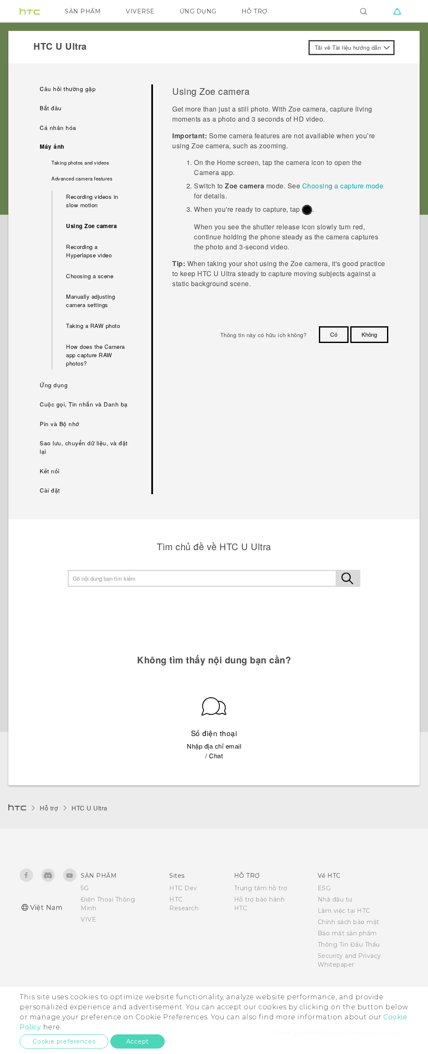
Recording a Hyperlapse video (89, 251)
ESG (324, 888)
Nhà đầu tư (335, 899)
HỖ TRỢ (255, 11)
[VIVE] (397, 11)
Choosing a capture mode (343, 185)
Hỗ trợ (49, 807)
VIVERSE (140, 11)
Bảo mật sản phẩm (347, 933)
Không (369, 334)
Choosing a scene (89, 276)
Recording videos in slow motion (92, 201)
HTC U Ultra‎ (89, 807)
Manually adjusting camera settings (90, 300)
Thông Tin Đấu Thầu (349, 944)
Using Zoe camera (91, 226)
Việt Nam (46, 908)
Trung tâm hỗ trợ (261, 888)
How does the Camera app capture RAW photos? (95, 355)
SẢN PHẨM (83, 11)
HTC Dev (183, 888)
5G (85, 888)
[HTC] (30, 11)
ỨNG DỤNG (198, 11)
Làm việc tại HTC (344, 910)
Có (333, 334)
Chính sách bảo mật (349, 922)
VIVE (88, 919)
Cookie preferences (64, 1041)
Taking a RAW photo (93, 326)
